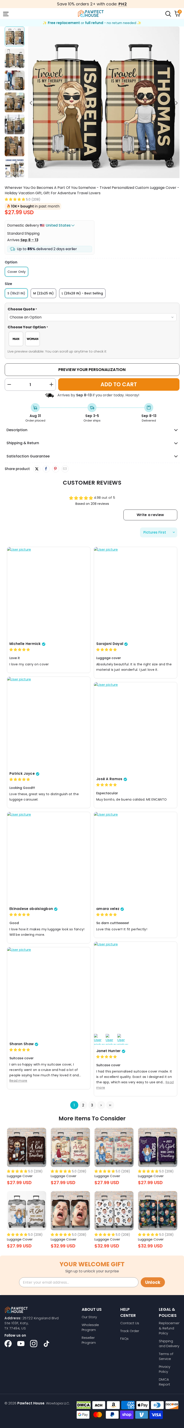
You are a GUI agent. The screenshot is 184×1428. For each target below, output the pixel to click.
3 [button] (92, 1105)
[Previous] (31, 103)
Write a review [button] (150, 514)
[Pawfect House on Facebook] (8, 1343)
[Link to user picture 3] (111, 1039)
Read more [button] (18, 1080)
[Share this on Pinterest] (55, 469)
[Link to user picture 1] (48, 593)
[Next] (176, 103)
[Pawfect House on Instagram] (33, 1343)
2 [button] (83, 1105)
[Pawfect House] (90, 13)
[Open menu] (5, 13)
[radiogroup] (92, 339)
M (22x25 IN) (43, 293)
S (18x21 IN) (16, 293)
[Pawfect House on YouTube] (20, 1343)
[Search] (168, 13)
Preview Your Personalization (92, 369)
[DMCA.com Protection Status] (83, 1405)
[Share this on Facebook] (46, 469)
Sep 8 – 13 (29, 240)
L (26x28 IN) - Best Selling (82, 293)
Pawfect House (30, 1403)
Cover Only (16, 271)
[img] (19, 649)
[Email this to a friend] (65, 469)
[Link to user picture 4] (122, 1039)
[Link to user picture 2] (99, 1039)
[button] (15, 199)
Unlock (152, 1282)
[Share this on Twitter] (37, 469)
